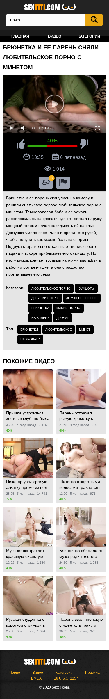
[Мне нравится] (21, 145)
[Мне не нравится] (84, 145)
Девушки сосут (45, 298)
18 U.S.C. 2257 (66, 678)
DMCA (36, 678)
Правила (92, 672)
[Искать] (94, 20)
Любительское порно (51, 288)
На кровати (30, 339)
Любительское (58, 329)
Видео (38, 672)
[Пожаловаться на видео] (63, 183)
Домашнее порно (81, 298)
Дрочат (62, 318)
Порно (14, 672)
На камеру (40, 318)
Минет (84, 329)
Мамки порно (68, 308)
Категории (64, 672)
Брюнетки (40, 308)
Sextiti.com (55, 7)
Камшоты (86, 288)
